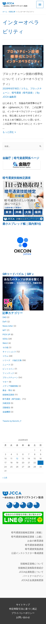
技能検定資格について (31, 563)
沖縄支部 (6, 403)
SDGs (5, 339)
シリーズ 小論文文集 (12, 360)
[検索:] (23, 146)
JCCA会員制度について (31, 572)
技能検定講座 (8, 394)
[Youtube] (23, 505)
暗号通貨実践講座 (34, 549)
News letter (8, 326)
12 (17, 458)
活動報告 (6, 407)
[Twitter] (16, 505)
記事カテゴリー (13, 313)
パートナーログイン (33, 576)
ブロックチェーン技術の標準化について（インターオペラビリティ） (23, 79)
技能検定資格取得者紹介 (30, 567)
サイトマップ (23, 604)
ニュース (6, 364)
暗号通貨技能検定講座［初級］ (27, 532)
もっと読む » (9, 132)
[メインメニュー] (39, 4)
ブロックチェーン (10, 377)
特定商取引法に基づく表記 (23, 608)
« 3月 (5, 478)
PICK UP (6, 334)
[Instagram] (30, 505)
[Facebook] (9, 505)
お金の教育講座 (35, 540)
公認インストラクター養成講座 (27, 553)
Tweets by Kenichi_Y (12, 421)
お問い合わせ (23, 617)
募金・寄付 (7, 390)
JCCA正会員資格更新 (32, 580)
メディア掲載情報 (10, 386)
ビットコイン (8, 369)
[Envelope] (36, 505)
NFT (4, 330)
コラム (24, 88)
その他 (5, 347)
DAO (4, 317)
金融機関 (6, 412)
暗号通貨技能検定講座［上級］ (27, 536)
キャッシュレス (9, 351)
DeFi (5, 321)
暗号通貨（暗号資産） (23, 92)
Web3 (5, 343)
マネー (5, 382)
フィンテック (8, 373)
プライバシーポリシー (23, 613)
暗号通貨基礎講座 (34, 545)
